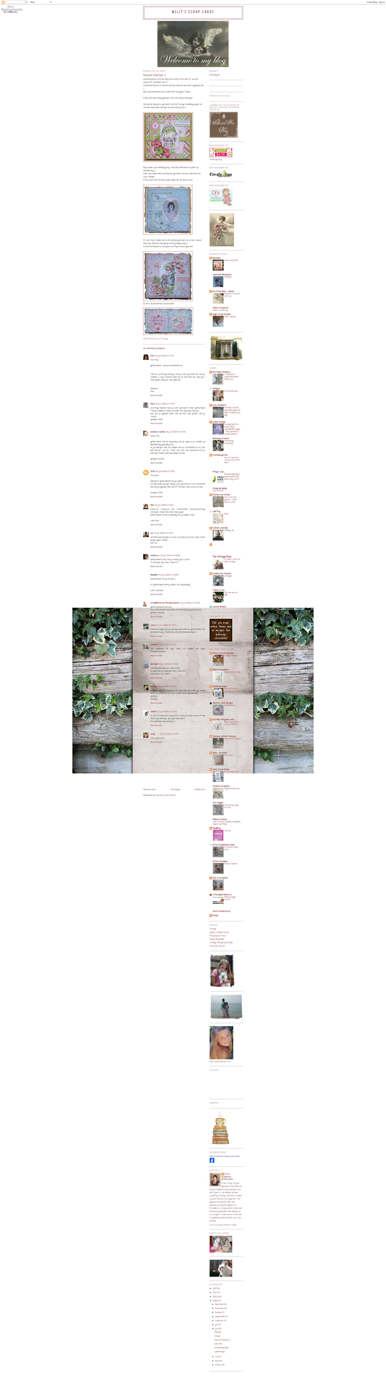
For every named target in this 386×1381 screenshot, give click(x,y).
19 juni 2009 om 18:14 (167, 686)
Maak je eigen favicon (230, 898)
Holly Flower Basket (232, 738)
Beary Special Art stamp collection (231, 723)
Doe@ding (217, 828)
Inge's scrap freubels (222, 314)
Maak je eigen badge (232, 1156)
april (217, 1360)
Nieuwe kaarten (230, 863)
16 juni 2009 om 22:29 (190, 603)
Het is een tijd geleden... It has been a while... (230, 499)
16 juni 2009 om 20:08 (170, 555)
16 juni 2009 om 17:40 (164, 355)
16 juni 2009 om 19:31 (164, 505)
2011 (215, 1292)
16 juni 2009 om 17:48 (165, 403)
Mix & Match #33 (231, 771)
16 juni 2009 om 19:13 (165, 471)
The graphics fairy (218, 935)
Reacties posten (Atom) (166, 795)
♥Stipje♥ (216, 388)
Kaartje (217, 1332)
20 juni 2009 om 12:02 (167, 711)
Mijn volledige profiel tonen (223, 1225)
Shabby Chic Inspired (222, 573)
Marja (215, 915)
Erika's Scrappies (220, 861)
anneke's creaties (157, 431)
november (219, 1308)
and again (228, 576)
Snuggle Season (230, 655)
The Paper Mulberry (221, 372)
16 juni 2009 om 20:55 (169, 574)
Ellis (152, 355)
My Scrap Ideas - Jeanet (223, 291)
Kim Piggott (218, 802)
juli (216, 1324)
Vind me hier (218, 490)
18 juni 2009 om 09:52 (169, 664)
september (220, 1316)
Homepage (175, 789)
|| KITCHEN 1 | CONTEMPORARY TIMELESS (231, 377)
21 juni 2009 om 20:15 (169, 734)
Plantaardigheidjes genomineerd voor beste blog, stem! (232, 477)
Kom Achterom (219, 405)
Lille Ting (216, 511)
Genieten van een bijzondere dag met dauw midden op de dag (232, 411)
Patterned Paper (220, 686)
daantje (153, 686)
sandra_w (155, 555)
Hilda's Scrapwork (220, 307)
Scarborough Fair (220, 455)
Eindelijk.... (228, 277)
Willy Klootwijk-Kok (216, 1156)
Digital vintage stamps (219, 932)
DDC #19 (218, 1343)
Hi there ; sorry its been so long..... (232, 560)
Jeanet (153, 711)
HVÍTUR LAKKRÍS (220, 528)
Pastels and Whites (221, 494)
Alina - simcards (220, 752)
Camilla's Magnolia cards (223, 719)
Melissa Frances (220, 819)
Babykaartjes (229, 705)
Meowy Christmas (232, 672)
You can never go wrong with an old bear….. (232, 460)
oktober (218, 1312)
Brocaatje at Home (221, 438)
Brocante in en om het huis (232, 295)
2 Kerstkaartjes (221, 1347)
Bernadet (154, 664)
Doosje (217, 1336)
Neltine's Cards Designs (223, 703)
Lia (151, 533)
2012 (215, 1288)
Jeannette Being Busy (222, 274)
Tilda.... (226, 513)
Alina (152, 403)
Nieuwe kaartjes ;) (222, 1340)
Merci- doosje (230, 316)
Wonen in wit (218, 590)
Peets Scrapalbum (221, 669)
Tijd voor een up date (230, 593)
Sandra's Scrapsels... (221, 786)
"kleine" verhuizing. (220, 310)
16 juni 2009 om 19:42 (163, 533)
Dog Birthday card (231, 788)
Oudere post (200, 789)
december (219, 1304)
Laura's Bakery (219, 606)
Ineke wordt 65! (231, 260)
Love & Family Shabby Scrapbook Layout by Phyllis (226, 823)
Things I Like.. (218, 471)
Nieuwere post (149, 789)
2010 (215, 1296)
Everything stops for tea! (231, 806)
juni (217, 1328)
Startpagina (215, 75)
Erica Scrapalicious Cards (224, 844)
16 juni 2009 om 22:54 (167, 625)
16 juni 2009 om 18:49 (175, 431)
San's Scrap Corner (221, 769)
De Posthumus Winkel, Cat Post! (231, 690)
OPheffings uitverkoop (229, 442)
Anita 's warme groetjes (223, 653)
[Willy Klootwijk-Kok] (212, 1162)
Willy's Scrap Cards (193, 12)
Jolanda (153, 644)
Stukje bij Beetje (220, 488)
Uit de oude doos (231, 391)
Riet (152, 505)
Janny (153, 625)
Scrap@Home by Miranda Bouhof (164, 603)
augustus (219, 1320)
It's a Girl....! (229, 755)
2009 (215, 1300)
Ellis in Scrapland (220, 878)
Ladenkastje (219, 1351)
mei (217, 1356)
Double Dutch (179, 79)
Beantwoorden (156, 395)
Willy (152, 734)
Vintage (213, 928)
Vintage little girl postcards (221, 942)
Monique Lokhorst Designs (224, 736)
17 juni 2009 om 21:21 (167, 644)
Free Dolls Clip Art (217, 946)
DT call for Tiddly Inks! (231, 848)
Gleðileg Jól (229, 530)
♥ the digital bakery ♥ (222, 894)
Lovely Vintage (219, 422)
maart (218, 1365)
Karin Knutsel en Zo (221, 911)
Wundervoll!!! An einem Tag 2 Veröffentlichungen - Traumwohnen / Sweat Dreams (232, 429)
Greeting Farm (180, 107)
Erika (152, 471)
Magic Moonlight (217, 939)
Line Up (227, 830)
